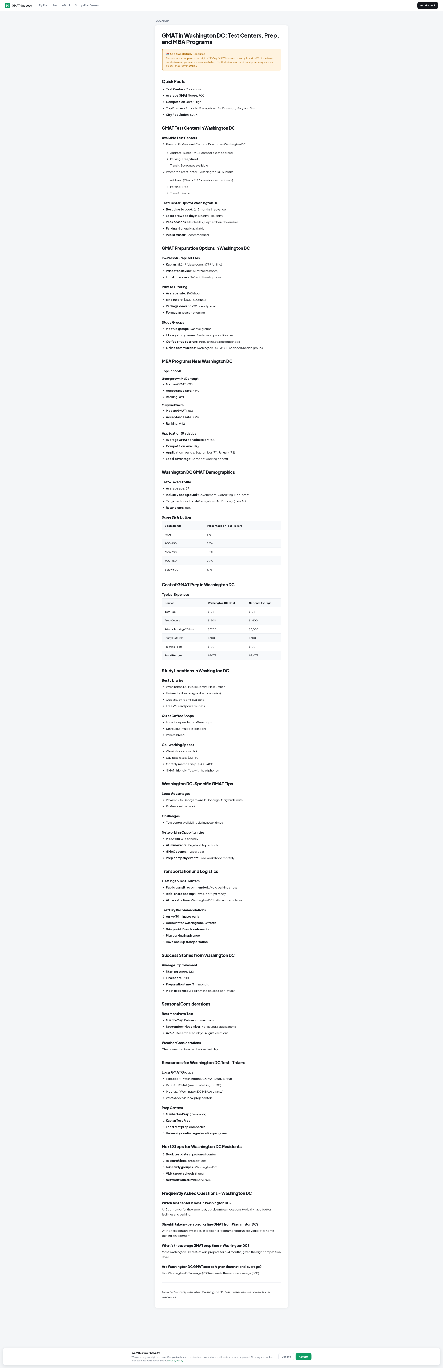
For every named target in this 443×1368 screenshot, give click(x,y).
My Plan (43, 5)
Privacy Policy (175, 1360)
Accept (303, 1356)
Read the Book (62, 5)
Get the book (428, 5)
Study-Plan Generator (88, 5)
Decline (286, 1356)
